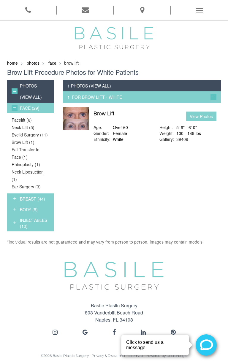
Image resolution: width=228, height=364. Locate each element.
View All (30, 97)
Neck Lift (23, 127)
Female (120, 133)
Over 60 (120, 127)
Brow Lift (23, 142)
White (118, 139)
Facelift (22, 120)
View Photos (201, 116)
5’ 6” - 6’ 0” (186, 127)
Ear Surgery (26, 187)
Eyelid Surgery (30, 135)
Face (52, 63)
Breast (32, 199)
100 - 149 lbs (188, 133)
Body (29, 209)
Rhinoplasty (26, 164)
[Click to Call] (28, 10)
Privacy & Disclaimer (108, 355)
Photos (33, 63)
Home (12, 63)
